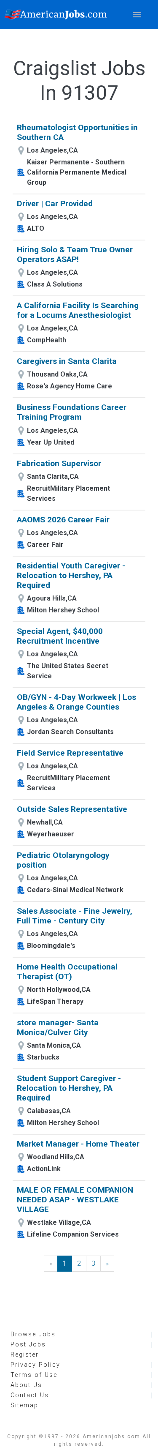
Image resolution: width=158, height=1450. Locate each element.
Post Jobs (28, 1344)
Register (25, 1354)
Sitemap (24, 1405)
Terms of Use (34, 1375)
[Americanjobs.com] (57, 14)
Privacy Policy (35, 1364)
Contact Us (30, 1395)
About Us (26, 1385)
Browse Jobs (33, 1334)
